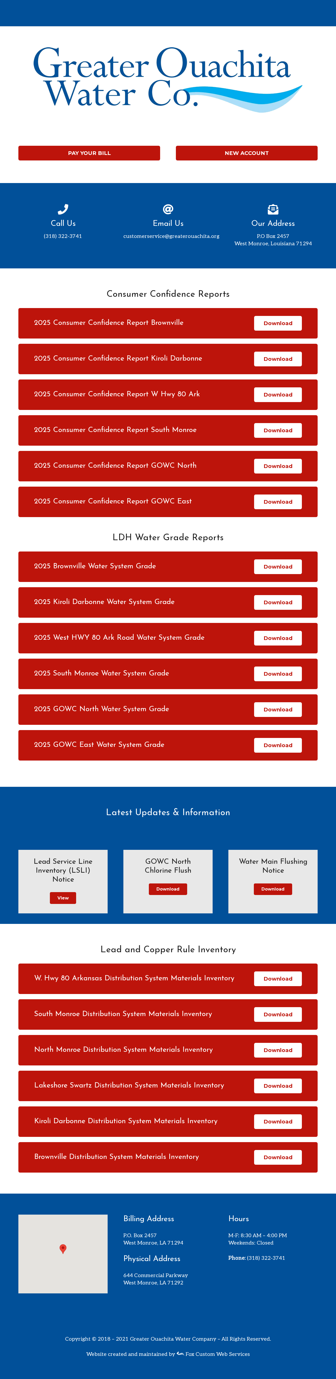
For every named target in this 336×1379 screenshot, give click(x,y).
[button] (63, 1249)
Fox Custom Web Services (217, 1354)
